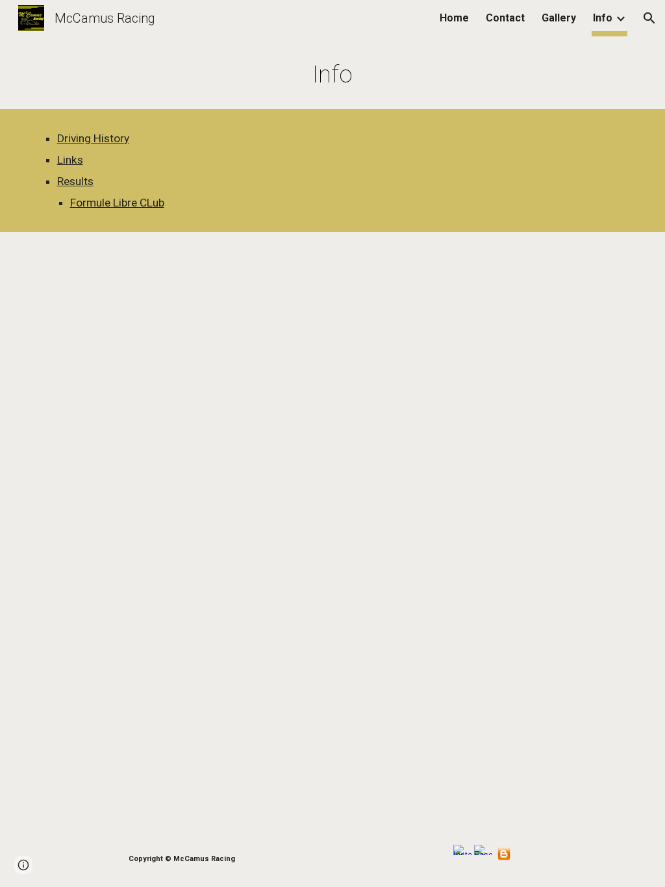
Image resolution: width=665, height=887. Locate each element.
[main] (332, 74)
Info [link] (602, 18)
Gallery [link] (559, 18)
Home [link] (454, 18)
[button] (649, 18)
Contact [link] (505, 18)
